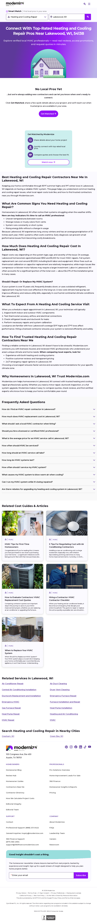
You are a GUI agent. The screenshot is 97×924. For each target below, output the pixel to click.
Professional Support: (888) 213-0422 (22, 828)
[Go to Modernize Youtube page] (89, 747)
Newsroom (54, 845)
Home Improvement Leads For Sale (64, 776)
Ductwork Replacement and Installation (21, 696)
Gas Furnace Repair (11, 708)
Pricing (52, 793)
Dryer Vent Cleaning (60, 690)
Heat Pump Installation (61, 708)
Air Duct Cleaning (58, 684)
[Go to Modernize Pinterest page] (66, 747)
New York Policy (39, 895)
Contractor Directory (15, 793)
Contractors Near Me (15, 787)
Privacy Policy (57, 898)
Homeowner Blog (13, 770)
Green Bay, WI (56, 736)
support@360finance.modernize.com (22, 845)
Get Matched (47, 114)
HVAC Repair (8, 720)
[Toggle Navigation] (89, 4)
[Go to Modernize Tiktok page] (85, 747)
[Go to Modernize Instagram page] (71, 747)
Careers (52, 839)
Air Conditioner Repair (13, 684)
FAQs (51, 828)
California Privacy (26, 895)
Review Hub (11, 776)
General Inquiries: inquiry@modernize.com (24, 833)
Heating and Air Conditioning (64, 714)
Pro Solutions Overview (59, 770)
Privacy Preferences (58, 893)
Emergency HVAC (10, 702)
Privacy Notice (21, 893)
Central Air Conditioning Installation (19, 690)
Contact (9, 822)
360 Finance (54, 781)
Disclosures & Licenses (73, 893)
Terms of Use (32, 893)
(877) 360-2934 (12, 842)
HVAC (53, 720)
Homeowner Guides (14, 781)
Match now (47, 162)
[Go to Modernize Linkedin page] (80, 747)
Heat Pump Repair (11, 714)
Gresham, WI (8, 736)
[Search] (84, 4)
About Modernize (57, 822)
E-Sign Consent (43, 893)
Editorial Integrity (13, 804)
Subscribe (81, 875)
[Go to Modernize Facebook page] (75, 747)
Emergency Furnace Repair (63, 696)
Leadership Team (57, 833)
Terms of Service (70, 898)
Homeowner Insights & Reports (63, 787)
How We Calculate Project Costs (20, 798)
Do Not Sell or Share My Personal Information (62, 895)
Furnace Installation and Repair (65, 702)
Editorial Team (12, 810)
